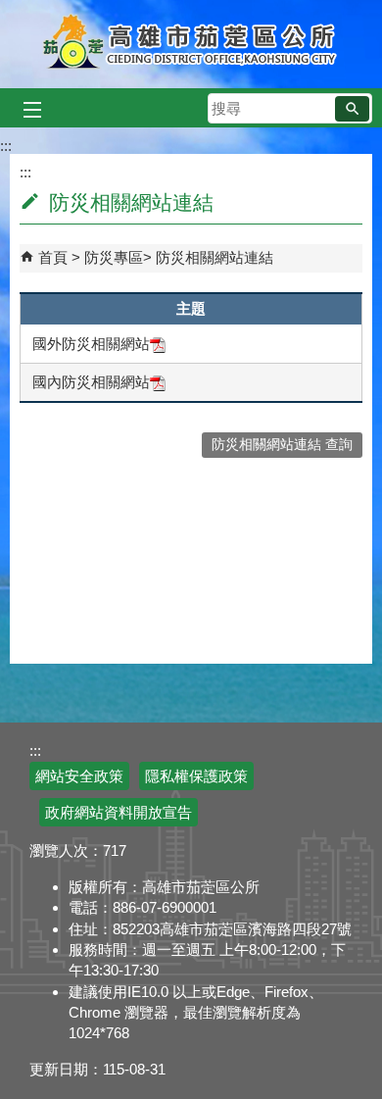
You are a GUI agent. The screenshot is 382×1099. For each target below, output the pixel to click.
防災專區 (113, 257)
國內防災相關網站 (91, 382)
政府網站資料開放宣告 (118, 812)
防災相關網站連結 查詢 (282, 444)
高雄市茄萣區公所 (191, 44)
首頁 (53, 257)
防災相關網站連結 (214, 257)
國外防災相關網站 (91, 343)
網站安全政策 (79, 776)
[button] (352, 109)
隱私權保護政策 (196, 776)
